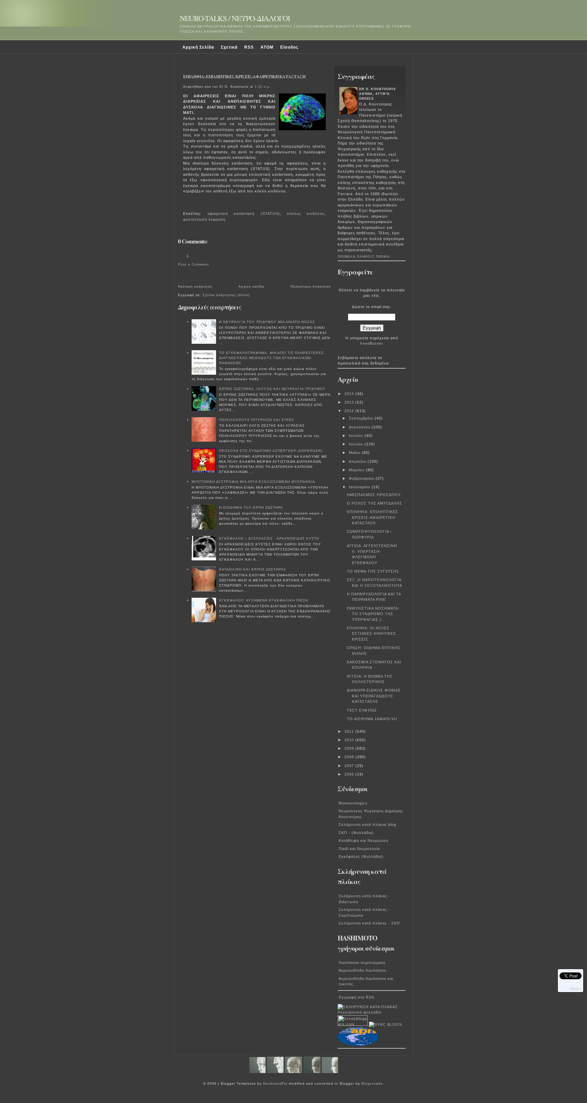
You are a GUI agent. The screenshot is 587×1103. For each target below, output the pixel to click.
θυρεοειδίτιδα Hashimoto (362, 970)
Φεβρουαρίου (362, 478)
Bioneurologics (353, 803)
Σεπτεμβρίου (362, 418)
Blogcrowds (372, 1083)
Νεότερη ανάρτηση (195, 286)
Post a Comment (193, 264)
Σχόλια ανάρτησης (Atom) (226, 295)
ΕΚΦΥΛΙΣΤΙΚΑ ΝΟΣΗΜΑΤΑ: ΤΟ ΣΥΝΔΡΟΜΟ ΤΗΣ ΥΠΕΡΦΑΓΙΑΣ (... (373, 614)
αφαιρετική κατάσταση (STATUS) (244, 213)
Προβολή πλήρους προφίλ (364, 256)
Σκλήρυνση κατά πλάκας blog (367, 824)
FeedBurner (371, 343)
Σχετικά (229, 47)
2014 (349, 394)
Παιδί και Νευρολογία (359, 849)
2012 (349, 411)
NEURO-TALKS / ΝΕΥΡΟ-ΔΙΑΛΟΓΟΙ (235, 18)
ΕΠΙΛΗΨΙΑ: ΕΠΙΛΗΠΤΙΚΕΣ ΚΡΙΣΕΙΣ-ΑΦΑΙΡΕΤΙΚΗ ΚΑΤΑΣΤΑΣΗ (244, 76)
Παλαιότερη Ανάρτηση (310, 286)
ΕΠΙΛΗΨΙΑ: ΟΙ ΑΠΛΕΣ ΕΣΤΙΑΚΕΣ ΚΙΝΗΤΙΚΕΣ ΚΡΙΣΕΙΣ (371, 633)
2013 (349, 402)
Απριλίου (358, 461)
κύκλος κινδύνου (305, 213)
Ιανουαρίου (360, 487)
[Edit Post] (186, 204)
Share (576, 989)
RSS (249, 47)
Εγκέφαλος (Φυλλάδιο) (361, 856)
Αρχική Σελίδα (198, 47)
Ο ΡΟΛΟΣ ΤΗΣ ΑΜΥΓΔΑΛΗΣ (374, 503)
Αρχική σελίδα (251, 286)
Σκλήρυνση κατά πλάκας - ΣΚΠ (369, 923)
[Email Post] (184, 204)
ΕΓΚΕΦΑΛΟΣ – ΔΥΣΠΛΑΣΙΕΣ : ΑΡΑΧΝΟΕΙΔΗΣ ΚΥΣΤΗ (269, 538)
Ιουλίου (356, 436)
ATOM (267, 47)
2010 (349, 740)
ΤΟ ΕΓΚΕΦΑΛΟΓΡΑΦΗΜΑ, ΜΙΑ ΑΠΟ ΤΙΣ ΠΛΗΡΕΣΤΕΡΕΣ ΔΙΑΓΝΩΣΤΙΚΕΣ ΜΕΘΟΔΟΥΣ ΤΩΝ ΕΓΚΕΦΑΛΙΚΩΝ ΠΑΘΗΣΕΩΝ (271, 358)
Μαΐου (355, 453)
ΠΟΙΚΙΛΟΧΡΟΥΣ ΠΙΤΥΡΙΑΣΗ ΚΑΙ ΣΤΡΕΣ (256, 420)
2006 (349, 774)
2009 (349, 748)
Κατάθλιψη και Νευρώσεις (364, 840)
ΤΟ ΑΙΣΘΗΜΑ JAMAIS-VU (372, 719)
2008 (349, 757)
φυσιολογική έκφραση (204, 219)
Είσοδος (289, 47)
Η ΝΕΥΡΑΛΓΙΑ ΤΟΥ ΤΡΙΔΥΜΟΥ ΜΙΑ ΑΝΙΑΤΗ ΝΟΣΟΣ (267, 322)
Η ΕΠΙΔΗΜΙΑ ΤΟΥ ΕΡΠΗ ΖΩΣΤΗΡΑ (251, 507)
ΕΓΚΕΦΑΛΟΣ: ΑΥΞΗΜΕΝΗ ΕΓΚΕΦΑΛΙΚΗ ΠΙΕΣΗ (263, 600)
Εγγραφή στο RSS (356, 997)
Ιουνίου (356, 444)
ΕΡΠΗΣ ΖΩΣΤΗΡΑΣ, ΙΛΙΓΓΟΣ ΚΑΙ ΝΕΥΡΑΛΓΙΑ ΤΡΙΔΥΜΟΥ (272, 389)
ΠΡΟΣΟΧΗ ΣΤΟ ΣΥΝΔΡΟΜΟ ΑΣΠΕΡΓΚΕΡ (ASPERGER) (270, 451)
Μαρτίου (357, 470)
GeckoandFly (275, 1083)
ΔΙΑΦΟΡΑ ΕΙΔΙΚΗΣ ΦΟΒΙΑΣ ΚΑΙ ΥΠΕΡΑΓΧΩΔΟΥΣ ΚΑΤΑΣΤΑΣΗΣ (374, 695)
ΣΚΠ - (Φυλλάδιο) (356, 833)
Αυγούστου (360, 427)
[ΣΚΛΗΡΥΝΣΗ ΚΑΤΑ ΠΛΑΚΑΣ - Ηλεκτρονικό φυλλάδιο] (372, 1012)
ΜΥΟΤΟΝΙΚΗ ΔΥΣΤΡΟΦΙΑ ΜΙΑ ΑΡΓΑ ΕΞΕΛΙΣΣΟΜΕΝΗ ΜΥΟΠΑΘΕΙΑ (253, 481)
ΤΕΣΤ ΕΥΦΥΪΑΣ (362, 710)
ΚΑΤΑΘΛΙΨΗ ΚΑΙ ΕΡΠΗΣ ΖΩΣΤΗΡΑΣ (252, 569)
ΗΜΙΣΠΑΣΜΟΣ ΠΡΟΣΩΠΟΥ (374, 495)
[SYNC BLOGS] (385, 1024)
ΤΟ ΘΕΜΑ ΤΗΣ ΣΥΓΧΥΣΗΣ (373, 571)
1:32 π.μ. (263, 86)
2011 (349, 731)
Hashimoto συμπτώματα (362, 963)
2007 (349, 766)
